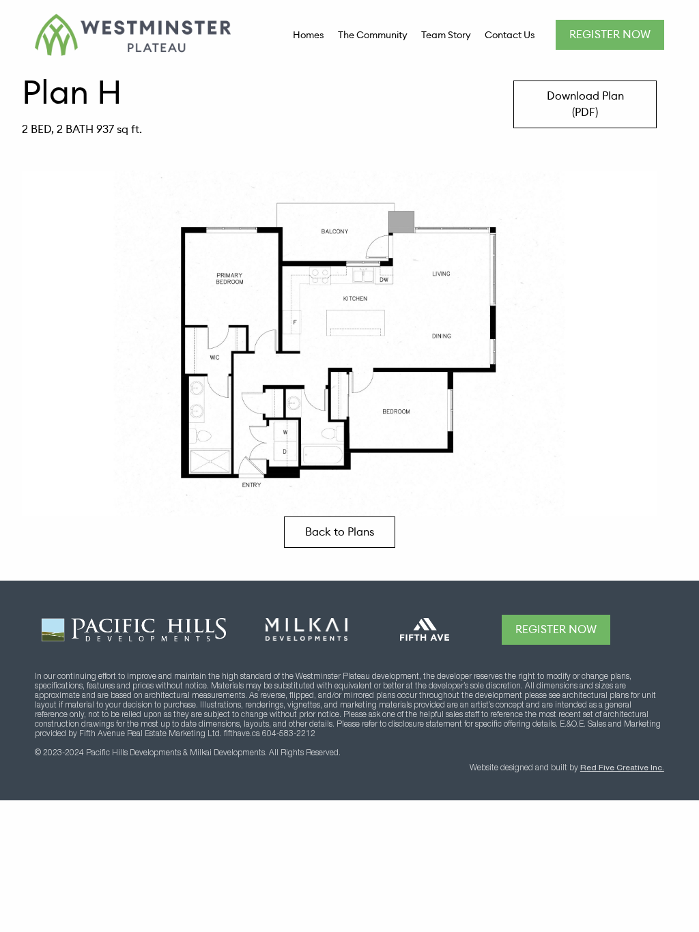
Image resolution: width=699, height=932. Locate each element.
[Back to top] (649, 630)
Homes (308, 35)
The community (373, 35)
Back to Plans (339, 532)
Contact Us (510, 35)
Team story (446, 35)
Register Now (610, 34)
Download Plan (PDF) (585, 104)
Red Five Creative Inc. (622, 768)
